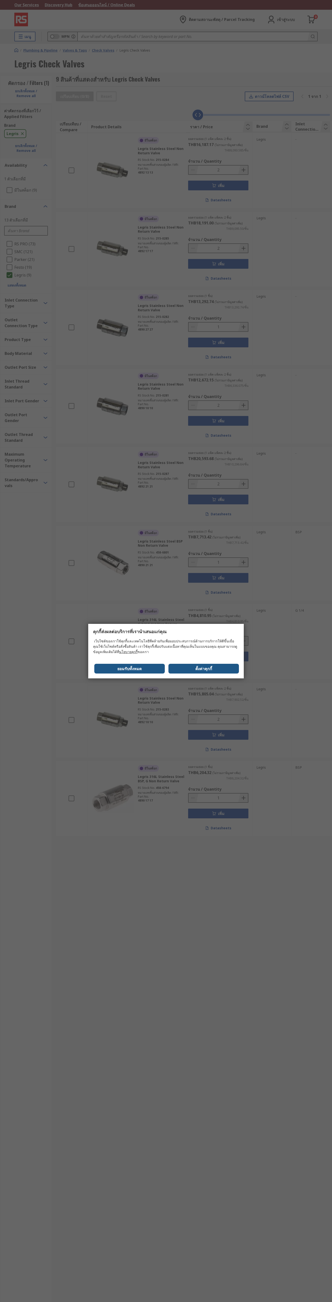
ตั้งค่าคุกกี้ (203, 668)
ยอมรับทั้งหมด (129, 668)
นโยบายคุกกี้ (128, 651)
